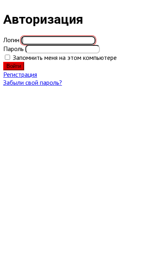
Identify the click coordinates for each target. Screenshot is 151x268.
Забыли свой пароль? (32, 82)
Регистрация (20, 74)
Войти (13, 66)
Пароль (13, 49)
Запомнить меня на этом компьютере (65, 57)
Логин (11, 40)
